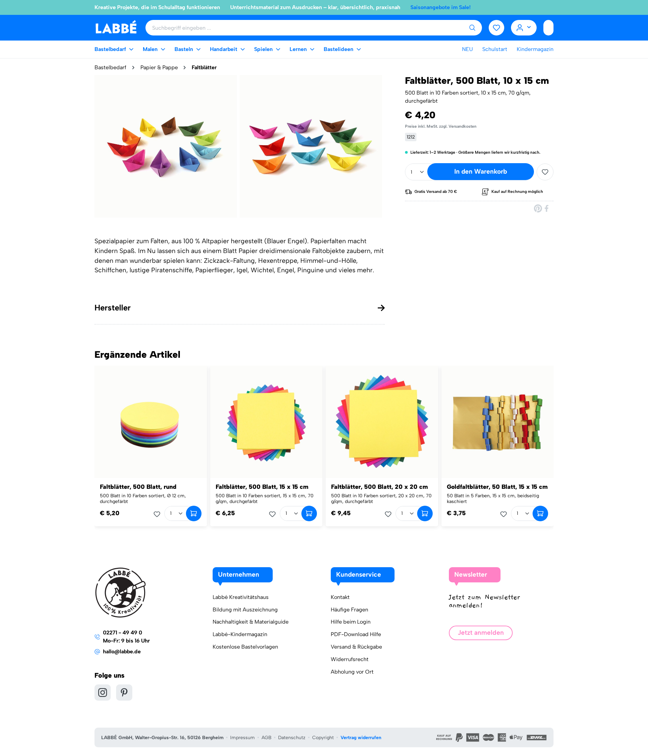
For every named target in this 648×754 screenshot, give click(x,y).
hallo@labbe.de (122, 651)
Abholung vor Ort (352, 672)
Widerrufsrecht (350, 659)
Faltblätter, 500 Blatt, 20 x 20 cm (379, 486)
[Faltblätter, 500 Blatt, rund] (150, 422)
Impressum (242, 737)
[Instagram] (102, 692)
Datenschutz (291, 737)
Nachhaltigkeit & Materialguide (251, 622)
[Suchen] (472, 27)
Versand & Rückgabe (356, 647)
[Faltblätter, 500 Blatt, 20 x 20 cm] (382, 422)
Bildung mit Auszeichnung (245, 609)
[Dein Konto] (524, 27)
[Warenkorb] (548, 27)
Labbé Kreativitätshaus (241, 597)
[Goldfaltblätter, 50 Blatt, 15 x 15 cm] (497, 422)
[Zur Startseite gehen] (116, 27)
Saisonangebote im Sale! (440, 7)
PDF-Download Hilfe (356, 634)
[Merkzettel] (496, 27)
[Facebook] (547, 208)
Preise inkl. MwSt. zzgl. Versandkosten (441, 126)
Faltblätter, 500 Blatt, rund (138, 486)
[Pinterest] (538, 208)
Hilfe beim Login (351, 622)
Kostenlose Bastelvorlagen (245, 647)
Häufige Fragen (349, 609)
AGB (266, 737)
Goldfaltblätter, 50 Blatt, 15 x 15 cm (497, 486)
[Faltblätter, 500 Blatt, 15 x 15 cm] (266, 422)
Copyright (323, 737)
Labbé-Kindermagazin (240, 634)
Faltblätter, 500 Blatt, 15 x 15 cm (262, 486)
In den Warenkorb (480, 171)
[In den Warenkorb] (193, 513)
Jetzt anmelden (481, 632)
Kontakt (340, 597)
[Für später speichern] (545, 172)
